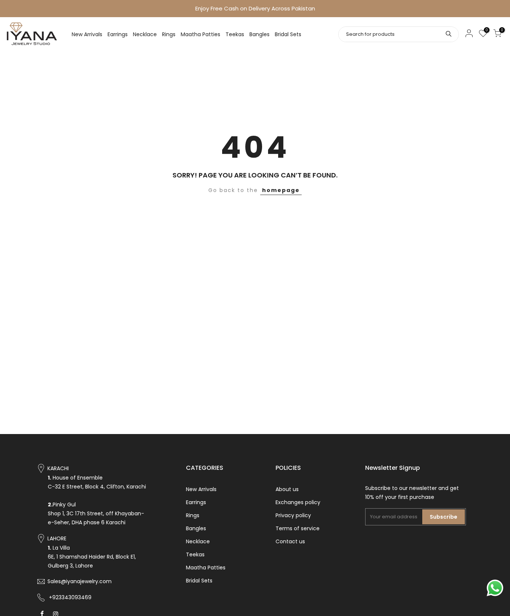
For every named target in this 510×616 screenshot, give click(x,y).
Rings (168, 34)
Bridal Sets (288, 34)
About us (287, 489)
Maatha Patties (200, 34)
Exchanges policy (298, 502)
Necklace (145, 34)
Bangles (259, 34)
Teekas (235, 34)
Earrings (118, 34)
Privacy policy (293, 515)
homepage (281, 190)
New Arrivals (87, 34)
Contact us (290, 541)
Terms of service (298, 528)
